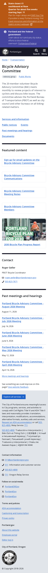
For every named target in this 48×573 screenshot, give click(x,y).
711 (26, 425)
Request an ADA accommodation (17, 422)
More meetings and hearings (15, 376)
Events (24, 124)
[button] (36, 52)
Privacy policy (8, 518)
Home (5, 59)
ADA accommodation (11, 508)
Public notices (9, 124)
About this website (10, 530)
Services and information (15, 119)
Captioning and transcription (15, 513)
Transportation (17, 59)
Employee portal (9, 535)
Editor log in (7, 540)
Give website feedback (18, 387)
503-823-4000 (8, 430)
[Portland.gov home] (11, 51)
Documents (8, 136)
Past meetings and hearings (17, 130)
